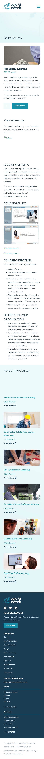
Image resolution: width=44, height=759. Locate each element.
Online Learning (10, 653)
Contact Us (8, 672)
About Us (7, 661)
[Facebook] (5, 607)
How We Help (9, 657)
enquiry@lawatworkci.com (15, 682)
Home (6, 637)
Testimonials (8, 668)
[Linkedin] (15, 607)
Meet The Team (9, 665)
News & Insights (10, 645)
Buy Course (20, 106)
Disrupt (6, 649)
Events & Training (10, 641)
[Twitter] (10, 607)
